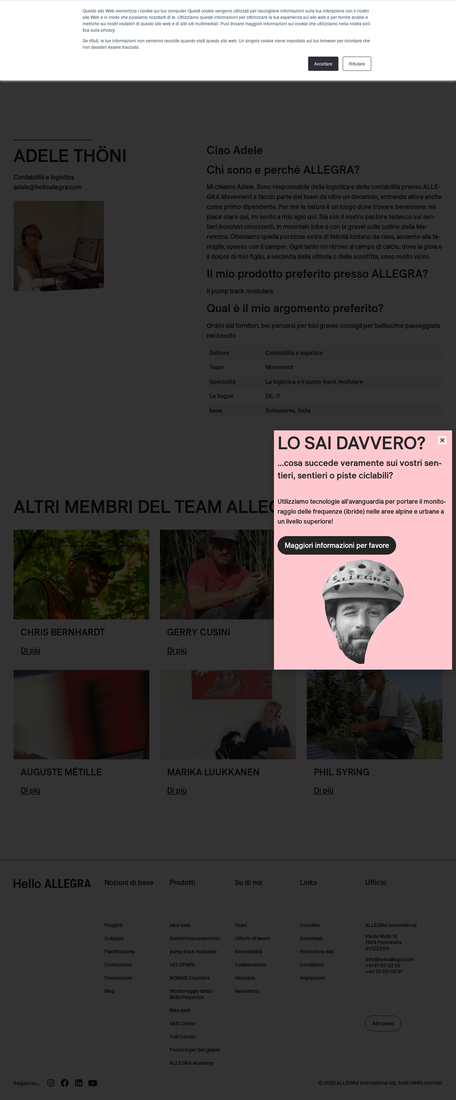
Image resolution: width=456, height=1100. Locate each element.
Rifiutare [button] (357, 64)
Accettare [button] (323, 64)
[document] (228, 550)
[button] (442, 440)
